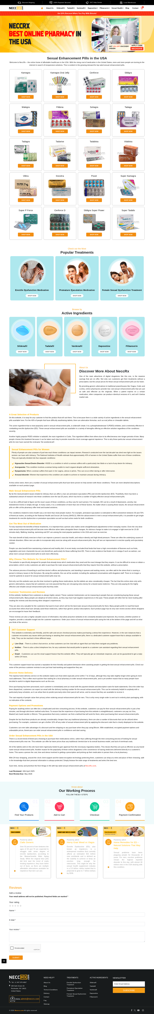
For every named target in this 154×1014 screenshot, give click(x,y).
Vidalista (128, 141)
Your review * (14, 929)
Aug (14, 843)
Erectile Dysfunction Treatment (74, 983)
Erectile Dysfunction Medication (32, 290)
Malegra (26, 107)
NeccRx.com (90, 766)
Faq (45, 1000)
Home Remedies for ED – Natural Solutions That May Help (127, 845)
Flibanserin (104, 8)
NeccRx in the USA (45, 34)
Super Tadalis (128, 210)
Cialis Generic (27, 842)
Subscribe (129, 990)
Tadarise (60, 141)
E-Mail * (12, 920)
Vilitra (26, 176)
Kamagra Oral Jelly (59, 73)
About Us (49, 8)
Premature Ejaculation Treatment (75, 989)
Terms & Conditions (51, 990)
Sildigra (128, 73)
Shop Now (25, 97)
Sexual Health (117, 8)
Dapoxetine (92, 8)
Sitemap (47, 1004)
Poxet (94, 176)
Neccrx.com (19, 1010)
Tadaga (128, 107)
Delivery (46, 993)
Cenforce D (59, 210)
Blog (127, 8)
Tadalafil (70, 8)
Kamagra (25, 73)
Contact (135, 8)
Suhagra (94, 107)
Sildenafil (60, 8)
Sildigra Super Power (94, 210)
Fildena (59, 107)
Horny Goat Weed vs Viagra (80, 842)
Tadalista (94, 141)
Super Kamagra (128, 176)
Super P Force (26, 210)
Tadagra (26, 141)
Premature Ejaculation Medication (77, 290)
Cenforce (94, 73)
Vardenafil (81, 8)
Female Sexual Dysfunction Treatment (122, 290)
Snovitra (60, 176)
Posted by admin (26, 840)
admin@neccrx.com (30, 999)
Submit (15, 958)
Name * (12, 911)
